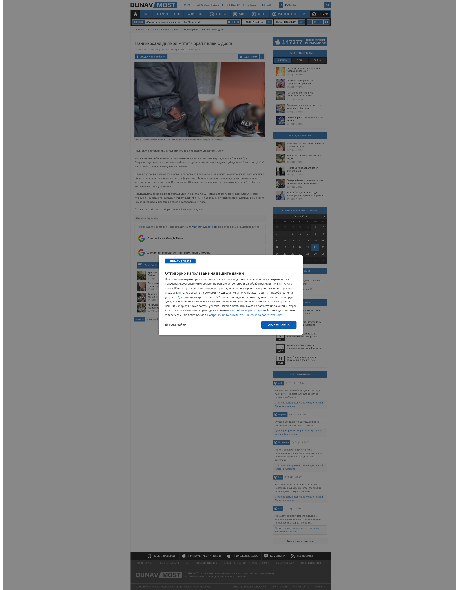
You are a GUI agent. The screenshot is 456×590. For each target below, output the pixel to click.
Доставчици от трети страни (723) (200, 297)
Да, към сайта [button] (279, 324)
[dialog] (231, 295)
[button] (175, 325)
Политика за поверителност (263, 315)
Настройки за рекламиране (248, 310)
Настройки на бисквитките (225, 315)
